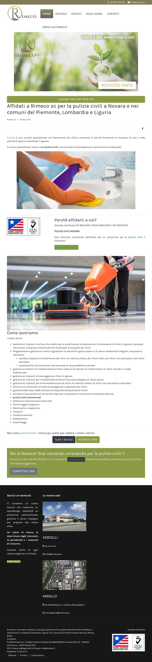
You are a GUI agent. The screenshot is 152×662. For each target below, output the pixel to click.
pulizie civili (136, 237)
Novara (83, 633)
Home (47, 13)
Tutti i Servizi (64, 439)
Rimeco (11, 137)
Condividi (11, 639)
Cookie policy (37, 655)
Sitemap (12, 655)
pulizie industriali (68, 629)
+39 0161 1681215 (117, 2)
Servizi (76, 13)
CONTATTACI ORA (23, 471)
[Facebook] (142, 128)
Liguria (45, 633)
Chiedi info (67, 247)
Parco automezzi (55, 27)
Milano (91, 633)
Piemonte (35, 633)
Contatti (113, 13)
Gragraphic (22, 651)
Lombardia (25, 633)
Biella (9, 636)
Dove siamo (94, 13)
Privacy (23, 655)
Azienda (61, 13)
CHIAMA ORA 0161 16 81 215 (76, 99)
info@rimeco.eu (137, 2)
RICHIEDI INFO (87, 439)
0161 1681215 (14, 561)
